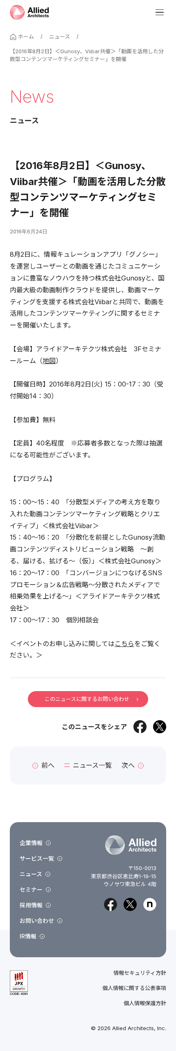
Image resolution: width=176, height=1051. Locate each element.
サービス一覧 (37, 858)
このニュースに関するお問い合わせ (87, 699)
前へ (47, 765)
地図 (49, 361)
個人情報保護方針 (145, 1003)
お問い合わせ (37, 920)
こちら (124, 644)
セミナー (31, 889)
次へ (128, 765)
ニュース (59, 36)
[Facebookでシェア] (140, 726)
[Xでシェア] (159, 726)
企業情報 (31, 842)
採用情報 (31, 905)
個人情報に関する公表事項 (134, 988)
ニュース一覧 (92, 765)
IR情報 (28, 936)
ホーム (26, 36)
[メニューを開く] (159, 12)
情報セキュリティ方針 (139, 973)
